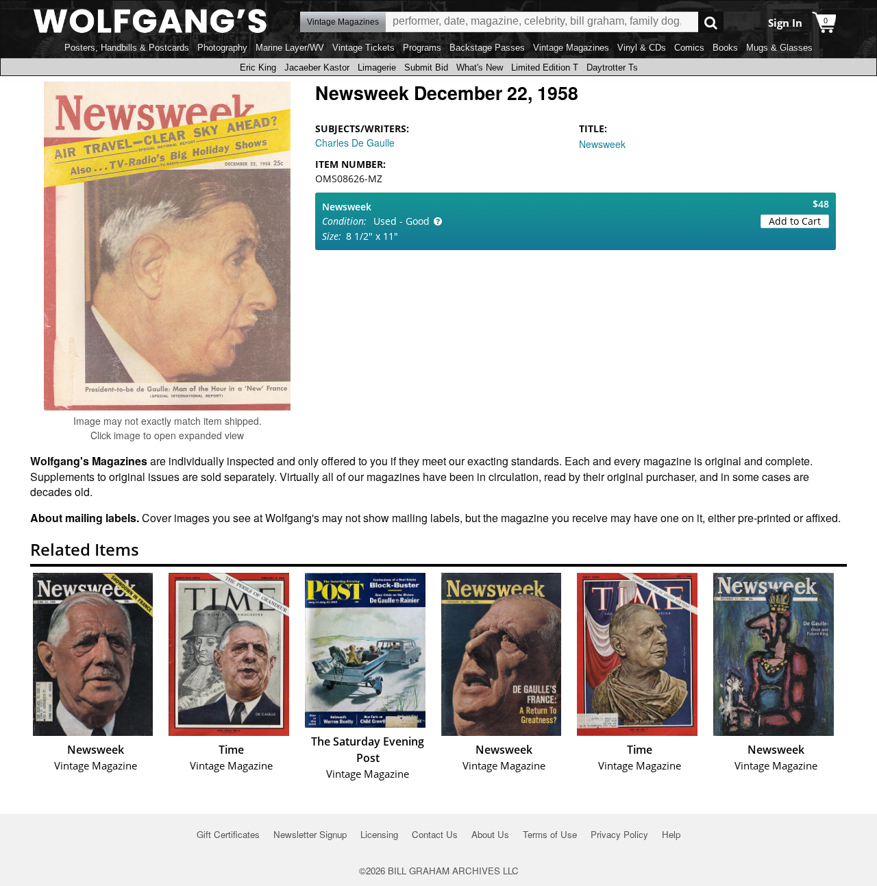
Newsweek (602, 144)
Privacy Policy (619, 834)
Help (671, 834)
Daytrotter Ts (612, 67)
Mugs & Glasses (779, 47)
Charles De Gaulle (355, 142)
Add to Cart (795, 220)
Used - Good (401, 220)
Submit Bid (426, 67)
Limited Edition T (544, 67)
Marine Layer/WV (290, 47)
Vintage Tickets (363, 47)
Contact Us (435, 834)
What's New (479, 67)
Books (725, 47)
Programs (422, 47)
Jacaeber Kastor (316, 67)
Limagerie (377, 67)
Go (711, 22)
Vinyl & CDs (641, 47)
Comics (689, 47)
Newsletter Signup (310, 834)
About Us (490, 834)
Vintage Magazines (571, 47)
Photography (222, 47)
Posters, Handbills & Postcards (126, 47)
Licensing (379, 834)
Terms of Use (550, 834)
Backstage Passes (487, 47)
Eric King (258, 67)
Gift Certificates (228, 834)
